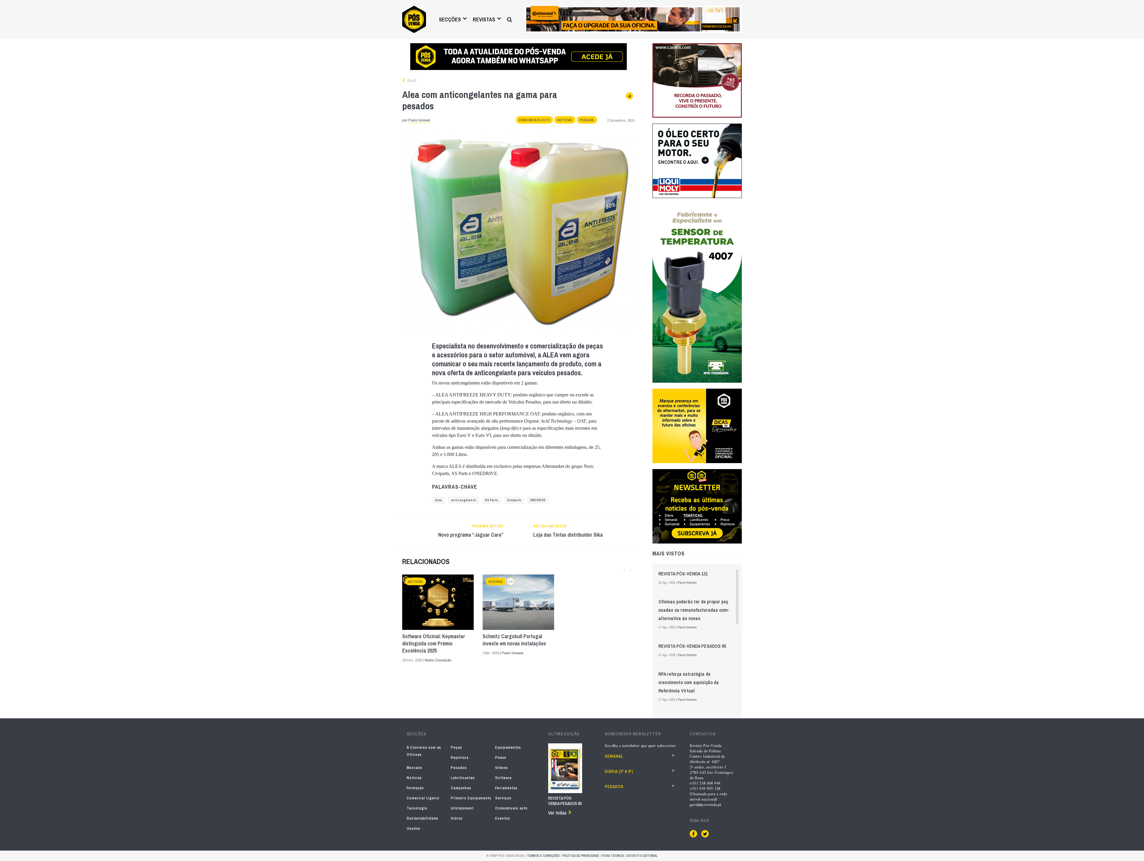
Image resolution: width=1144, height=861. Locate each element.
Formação (415, 787)
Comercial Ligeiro (423, 798)
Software (503, 777)
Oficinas (496, 582)
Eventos (502, 818)
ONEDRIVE (538, 500)
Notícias (564, 120)
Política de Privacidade (580, 856)
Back (411, 80)
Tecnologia (417, 808)
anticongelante (463, 500)
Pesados (587, 120)
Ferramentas (506, 787)
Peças (456, 747)
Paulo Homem (419, 120)
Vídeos (501, 767)
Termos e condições (543, 856)
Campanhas (461, 787)
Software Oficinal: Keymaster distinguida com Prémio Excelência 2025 (433, 643)
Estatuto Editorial (642, 856)
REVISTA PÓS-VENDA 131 (683, 573)
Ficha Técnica (612, 856)
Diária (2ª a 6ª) (619, 771)
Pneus (500, 757)
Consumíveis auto (534, 120)
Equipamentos (508, 747)
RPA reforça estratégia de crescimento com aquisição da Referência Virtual (688, 682)
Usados (413, 828)
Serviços (503, 798)
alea (438, 500)
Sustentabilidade (422, 818)
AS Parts (491, 500)
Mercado (414, 767)
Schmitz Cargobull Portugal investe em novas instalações (514, 640)
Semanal (614, 756)
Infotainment (462, 808)
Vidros (457, 818)
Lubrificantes (463, 777)
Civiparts (514, 500)
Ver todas (557, 812)
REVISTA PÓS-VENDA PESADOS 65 (692, 646)
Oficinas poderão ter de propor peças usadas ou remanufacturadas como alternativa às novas (695, 610)
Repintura (460, 757)
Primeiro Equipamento (471, 798)
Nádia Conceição (438, 660)
